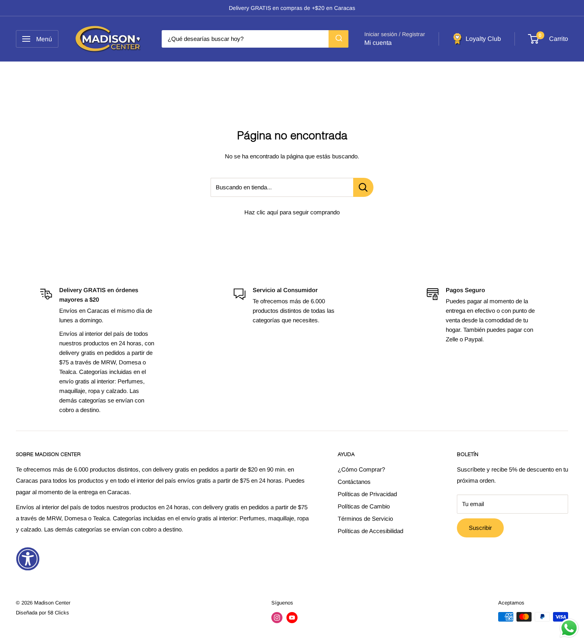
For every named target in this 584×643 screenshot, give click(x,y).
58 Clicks (58, 613)
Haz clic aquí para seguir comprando (292, 212)
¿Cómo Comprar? (361, 469)
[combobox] (255, 39)
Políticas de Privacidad (367, 494)
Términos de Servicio (365, 518)
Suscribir (480, 527)
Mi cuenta (378, 42)
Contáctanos (354, 481)
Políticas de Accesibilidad (370, 530)
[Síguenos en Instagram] (276, 617)
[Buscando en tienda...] (363, 187)
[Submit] (338, 39)
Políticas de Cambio (364, 506)
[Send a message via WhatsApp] (569, 628)
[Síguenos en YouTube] (292, 617)
